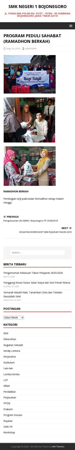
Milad (6, 385)
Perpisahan (9, 397)
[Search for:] (37, 253)
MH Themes (58, 446)
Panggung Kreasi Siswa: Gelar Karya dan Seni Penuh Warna (36, 282)
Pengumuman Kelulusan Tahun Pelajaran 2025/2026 (33, 272)
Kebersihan (9, 339)
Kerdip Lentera (11, 350)
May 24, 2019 (13, 48)
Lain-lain (8, 368)
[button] (70, 25)
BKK (5, 333)
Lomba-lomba (11, 374)
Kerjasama (9, 356)
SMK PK (8, 426)
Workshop (9, 432)
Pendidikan (9, 391)
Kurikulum (9, 362)
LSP (5, 380)
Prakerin (8, 409)
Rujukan (8, 421)
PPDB (6, 403)
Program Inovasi (12, 415)
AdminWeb (31, 48)
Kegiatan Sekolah (13, 345)
